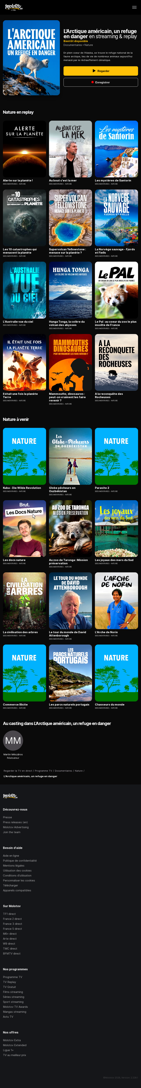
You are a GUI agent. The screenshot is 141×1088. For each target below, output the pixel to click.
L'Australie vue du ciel (18, 321)
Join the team (11, 832)
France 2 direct (12, 919)
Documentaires (73, 44)
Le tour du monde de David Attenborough (67, 634)
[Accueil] (13, 7)
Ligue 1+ (8, 1050)
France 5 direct (12, 928)
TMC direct (10, 948)
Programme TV (12, 977)
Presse (7, 817)
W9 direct (9, 943)
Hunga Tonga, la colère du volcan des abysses (67, 323)
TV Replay (9, 982)
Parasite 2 (102, 488)
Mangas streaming (14, 1011)
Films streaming (13, 992)
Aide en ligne (11, 855)
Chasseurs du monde (109, 704)
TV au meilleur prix (14, 1055)
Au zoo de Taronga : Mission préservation (68, 561)
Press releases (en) (15, 822)
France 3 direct (12, 923)
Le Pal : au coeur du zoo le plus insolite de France (116, 323)
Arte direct (10, 938)
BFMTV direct (12, 953)
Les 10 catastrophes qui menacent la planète (20, 251)
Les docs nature (14, 560)
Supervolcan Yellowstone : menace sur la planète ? (67, 251)
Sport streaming (13, 1002)
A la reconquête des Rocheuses (109, 395)
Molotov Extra (12, 1040)
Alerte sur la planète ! (18, 180)
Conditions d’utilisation (17, 875)
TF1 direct (9, 914)
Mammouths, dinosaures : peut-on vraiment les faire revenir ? (67, 397)
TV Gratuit (9, 987)
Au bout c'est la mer (63, 180)
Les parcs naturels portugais (69, 704)
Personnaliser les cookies (19, 880)
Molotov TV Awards (15, 1006)
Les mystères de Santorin (113, 180)
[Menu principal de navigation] (134, 7)
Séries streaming (13, 997)
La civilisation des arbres (20, 632)
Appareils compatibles (17, 890)
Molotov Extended (14, 1045)
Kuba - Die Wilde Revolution (22, 488)
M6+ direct (10, 933)
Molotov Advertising (16, 827)
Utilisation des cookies (17, 870)
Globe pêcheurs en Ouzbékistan (62, 489)
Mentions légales (13, 865)
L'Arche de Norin (106, 632)
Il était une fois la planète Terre (20, 395)
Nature (88, 44)
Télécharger (10, 885)
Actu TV (8, 1016)
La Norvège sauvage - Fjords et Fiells (115, 251)
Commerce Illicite (15, 704)
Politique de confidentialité (20, 860)
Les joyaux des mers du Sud (114, 560)
